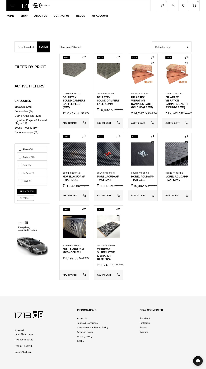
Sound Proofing (72, 94)
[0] (194, 5)
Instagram (145, 323)
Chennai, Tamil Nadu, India (24, 332)
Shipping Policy (85, 332)
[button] (84, 57)
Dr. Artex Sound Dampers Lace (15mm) (108, 101)
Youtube (144, 332)
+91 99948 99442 (24, 339)
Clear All (25, 198)
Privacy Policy (84, 336)
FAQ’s (80, 341)
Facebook (145, 318)
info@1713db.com (23, 352)
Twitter (143, 327)
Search (43, 47)
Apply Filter (27, 191)
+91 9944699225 (24, 346)
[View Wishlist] (183, 5)
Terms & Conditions (87, 323)
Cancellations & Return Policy (92, 327)
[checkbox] (32, 149)
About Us (82, 318)
